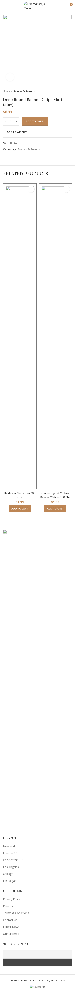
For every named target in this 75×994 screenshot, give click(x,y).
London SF (10, 853)
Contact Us (10, 920)
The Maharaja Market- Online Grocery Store (33, 980)
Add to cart (35, 121)
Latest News (11, 927)
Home (6, 91)
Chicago (8, 874)
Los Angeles (11, 867)
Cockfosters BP (13, 860)
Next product (70, 91)
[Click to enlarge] (10, 77)
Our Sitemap (11, 934)
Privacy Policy (12, 899)
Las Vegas (9, 881)
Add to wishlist (17, 132)
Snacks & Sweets (24, 91)
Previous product (62, 91)
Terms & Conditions (16, 913)
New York (9, 846)
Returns (8, 906)
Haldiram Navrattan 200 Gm (20, 495)
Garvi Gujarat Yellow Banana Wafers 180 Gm (55, 495)
